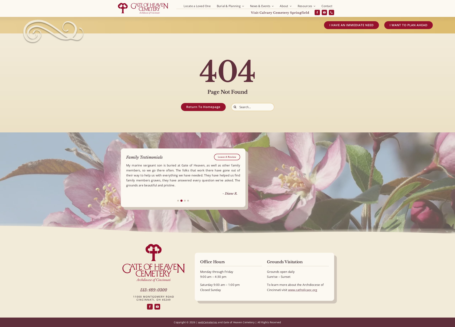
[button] (178, 201)
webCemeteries (207, 322)
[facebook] (317, 12)
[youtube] (324, 12)
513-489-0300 (153, 290)
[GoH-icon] (154, 245)
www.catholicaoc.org (302, 290)
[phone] (331, 12)
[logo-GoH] (143, 3)
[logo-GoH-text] (153, 265)
